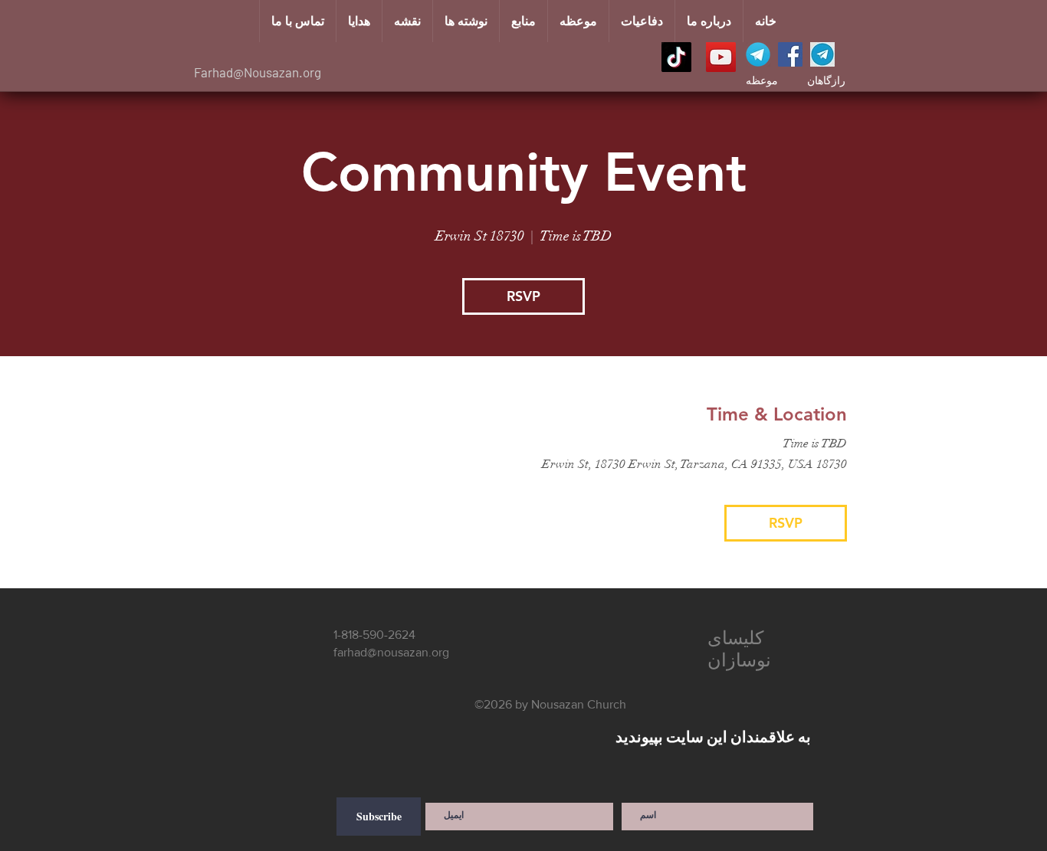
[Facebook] (790, 54)
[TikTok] (676, 57)
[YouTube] (721, 57)
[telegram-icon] (758, 54)
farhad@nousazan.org (391, 652)
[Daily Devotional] (822, 54)
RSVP (523, 296)
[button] (578, 21)
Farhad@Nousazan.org (257, 72)
